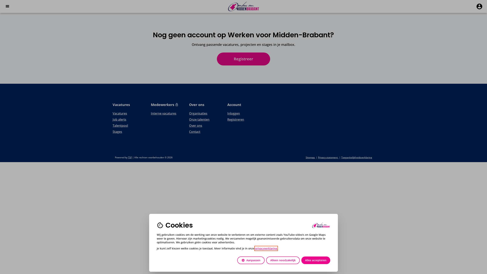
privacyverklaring (266, 248)
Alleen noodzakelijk (283, 260)
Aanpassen (250, 260)
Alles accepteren (315, 260)
